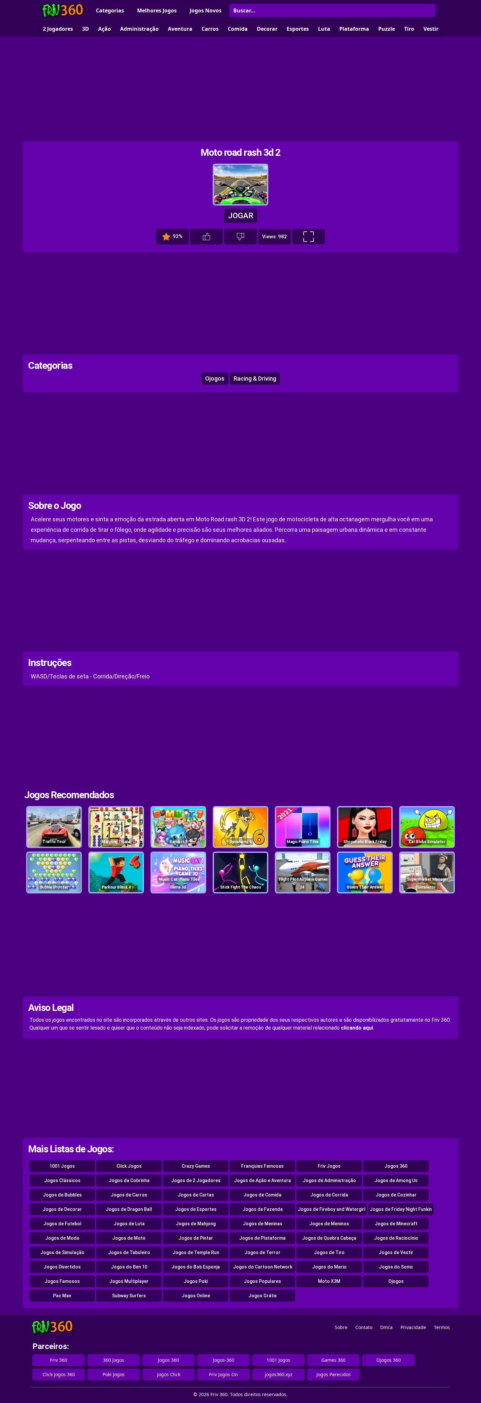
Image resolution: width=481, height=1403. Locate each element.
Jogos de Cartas (196, 1194)
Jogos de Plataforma (262, 1238)
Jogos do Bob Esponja (195, 1266)
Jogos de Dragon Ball (129, 1209)
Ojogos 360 (388, 1360)
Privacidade (413, 1327)
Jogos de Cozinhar (396, 1194)
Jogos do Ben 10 (129, 1266)
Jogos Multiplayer (129, 1281)
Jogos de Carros (129, 1194)
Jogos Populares (262, 1281)
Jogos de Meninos (329, 1223)
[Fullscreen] (308, 236)
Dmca (386, 1327)
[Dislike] (240, 236)
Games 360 (333, 1360)
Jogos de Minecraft (396, 1223)
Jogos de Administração (329, 1180)
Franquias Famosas (262, 1166)
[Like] (206, 236)
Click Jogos (129, 1166)
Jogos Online (196, 1295)
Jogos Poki (196, 1281)
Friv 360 (58, 1360)
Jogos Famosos (62, 1281)
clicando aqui (357, 1028)
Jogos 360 (395, 1166)
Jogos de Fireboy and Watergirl (331, 1209)
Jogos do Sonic (396, 1266)
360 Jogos (113, 1360)
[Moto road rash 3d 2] (240, 202)
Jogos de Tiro (329, 1252)
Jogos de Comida (262, 1194)
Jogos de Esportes (196, 1209)
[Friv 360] (63, 10)
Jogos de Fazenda (262, 1209)
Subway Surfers (129, 1295)
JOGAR (240, 215)
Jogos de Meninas (262, 1223)
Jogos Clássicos (62, 1180)
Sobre (341, 1327)
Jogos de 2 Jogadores (196, 1180)
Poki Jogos (114, 1374)
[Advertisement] (240, 89)
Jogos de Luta (129, 1223)
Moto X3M (329, 1281)
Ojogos (214, 378)
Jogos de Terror (262, 1252)
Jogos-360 (223, 1360)
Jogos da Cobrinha (129, 1180)
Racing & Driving (255, 378)
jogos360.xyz (279, 1374)
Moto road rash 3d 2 (240, 152)
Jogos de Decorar (62, 1209)
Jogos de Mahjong (196, 1223)
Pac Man (62, 1295)
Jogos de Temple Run (195, 1252)
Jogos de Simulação (62, 1252)
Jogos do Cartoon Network (262, 1266)
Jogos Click (168, 1374)
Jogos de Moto (129, 1238)
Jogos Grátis (262, 1295)
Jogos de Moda (62, 1238)
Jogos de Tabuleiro (129, 1252)
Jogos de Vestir (396, 1252)
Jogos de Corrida (329, 1194)
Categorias (110, 10)
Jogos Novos (206, 10)
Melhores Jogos (157, 10)
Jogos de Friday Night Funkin (401, 1209)
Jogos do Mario (329, 1266)
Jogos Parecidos (333, 1374)
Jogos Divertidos (62, 1266)
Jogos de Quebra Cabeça (329, 1238)
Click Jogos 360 (59, 1374)
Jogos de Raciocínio (396, 1238)
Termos (442, 1327)
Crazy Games (196, 1166)
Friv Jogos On (223, 1374)
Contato (363, 1327)
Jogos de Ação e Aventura (262, 1180)
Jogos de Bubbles (62, 1194)
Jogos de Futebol (62, 1223)
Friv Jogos (329, 1166)
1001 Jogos (62, 1166)
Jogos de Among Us (396, 1180)
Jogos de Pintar (195, 1238)
